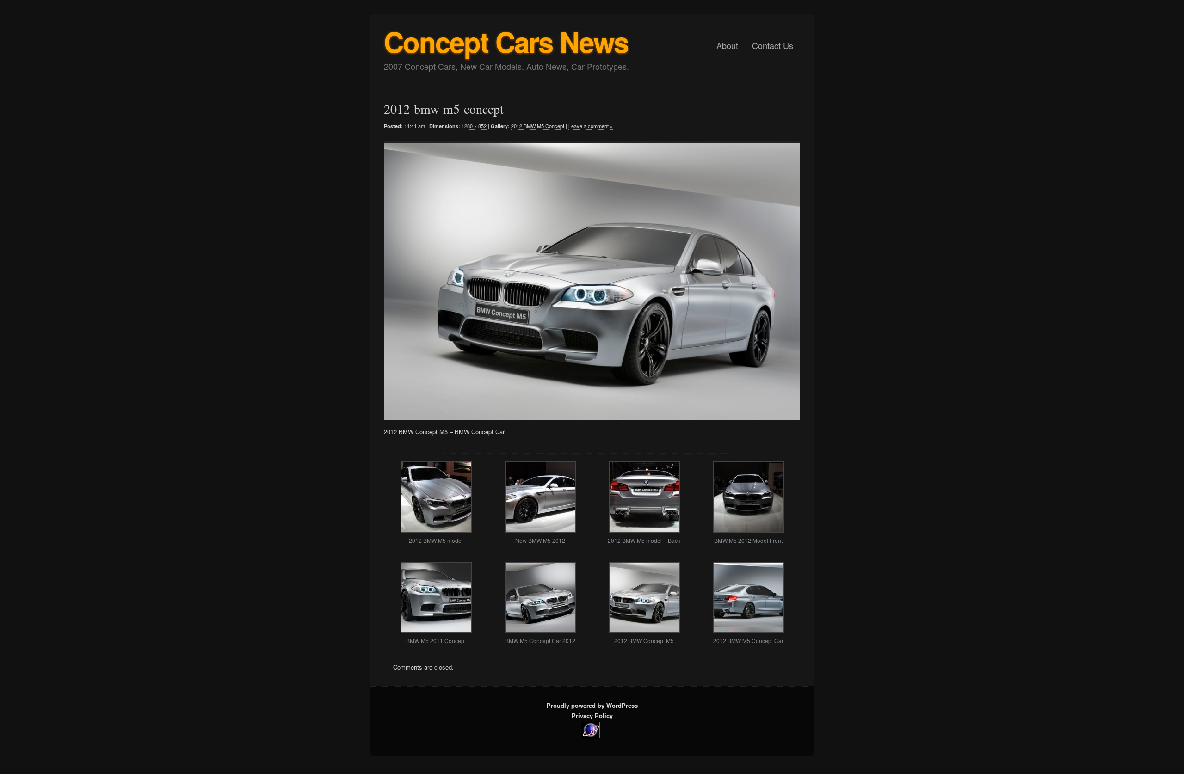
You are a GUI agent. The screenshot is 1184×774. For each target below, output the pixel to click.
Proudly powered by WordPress (592, 705)
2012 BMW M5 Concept (537, 125)
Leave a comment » (590, 125)
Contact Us (772, 45)
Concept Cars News (506, 41)
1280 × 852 (474, 125)
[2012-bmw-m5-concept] (585, 280)
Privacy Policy (592, 715)
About (727, 45)
